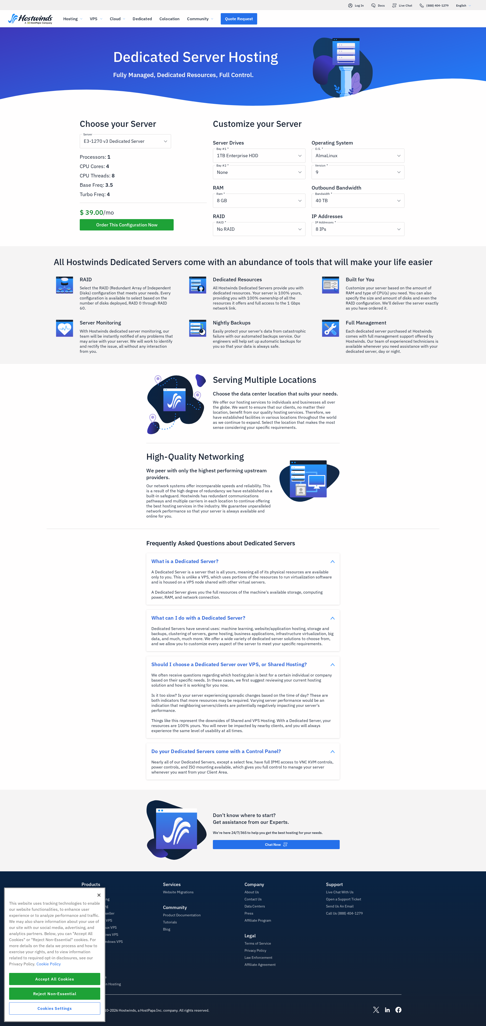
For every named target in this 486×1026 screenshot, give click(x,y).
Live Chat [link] (405, 5)
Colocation (169, 18)
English (461, 5)
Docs (381, 5)
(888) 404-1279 (437, 5)
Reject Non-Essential (54, 993)
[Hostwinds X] (373, 1010)
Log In (359, 5)
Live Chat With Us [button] (340, 892)
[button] (239, 18)
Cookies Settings (54, 1008)
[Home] (30, 19)
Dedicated (142, 18)
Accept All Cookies (54, 979)
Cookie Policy (48, 963)
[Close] (99, 895)
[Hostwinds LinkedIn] (384, 1010)
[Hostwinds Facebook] (395, 1010)
